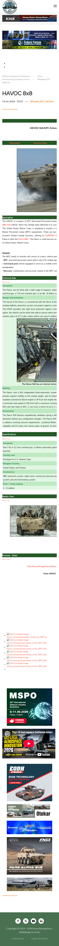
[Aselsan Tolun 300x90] (29, 827)
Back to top (6, 282)
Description (15, 143)
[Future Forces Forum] (29, 44)
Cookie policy (17, 938)
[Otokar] (29, 810)
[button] (55, 6)
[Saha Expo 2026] (29, 35)
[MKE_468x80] (29, 53)
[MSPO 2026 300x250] (29, 706)
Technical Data (40, 143)
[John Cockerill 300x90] (29, 884)
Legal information (39, 938)
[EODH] (29, 782)
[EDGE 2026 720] (29, 18)
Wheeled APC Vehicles (42, 101)
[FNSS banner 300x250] (29, 855)
